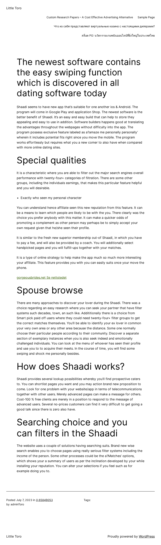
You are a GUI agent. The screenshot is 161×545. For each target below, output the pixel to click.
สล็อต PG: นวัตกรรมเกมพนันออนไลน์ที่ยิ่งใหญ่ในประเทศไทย (118, 35)
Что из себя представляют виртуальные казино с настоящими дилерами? (104, 26)
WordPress (147, 536)
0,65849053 (44, 500)
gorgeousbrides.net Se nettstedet (42, 277)
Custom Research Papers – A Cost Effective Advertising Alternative (90, 17)
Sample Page (146, 17)
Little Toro (14, 8)
